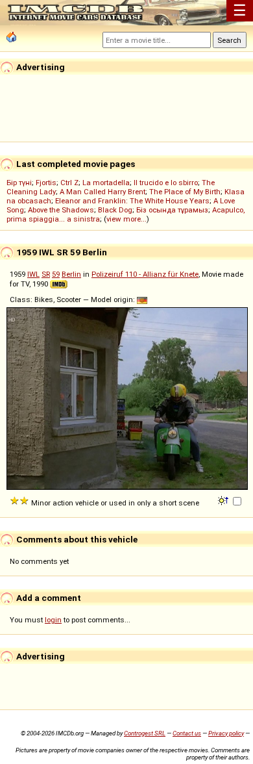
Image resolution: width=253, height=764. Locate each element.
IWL (33, 274)
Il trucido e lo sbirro (166, 182)
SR (46, 274)
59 (56, 274)
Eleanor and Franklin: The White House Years (132, 200)
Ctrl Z (69, 182)
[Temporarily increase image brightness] (224, 499)
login (53, 619)
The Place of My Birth (185, 191)
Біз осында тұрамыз (172, 209)
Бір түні (19, 182)
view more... (126, 218)
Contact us (187, 733)
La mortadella (106, 182)
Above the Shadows (61, 209)
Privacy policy (226, 733)
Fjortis (46, 182)
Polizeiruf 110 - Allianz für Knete (145, 274)
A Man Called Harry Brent (102, 191)
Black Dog (115, 209)
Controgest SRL (144, 733)
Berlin (71, 274)
